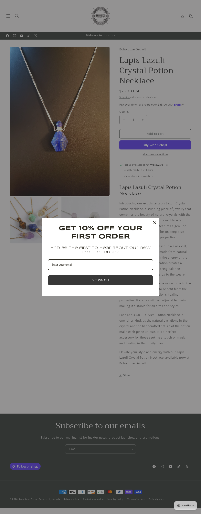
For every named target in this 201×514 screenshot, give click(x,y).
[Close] (154, 222)
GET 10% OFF (101, 280)
